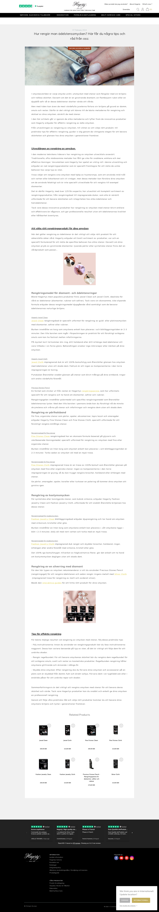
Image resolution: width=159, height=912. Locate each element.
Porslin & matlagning (85, 15)
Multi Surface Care (110, 15)
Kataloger (53, 865)
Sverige (124, 900)
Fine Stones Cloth (115, 740)
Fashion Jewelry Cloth (67, 774)
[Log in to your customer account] (142, 9)
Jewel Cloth (67, 740)
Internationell (141, 900)
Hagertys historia (56, 860)
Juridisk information (56, 857)
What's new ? (147, 4)
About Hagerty (135, 4)
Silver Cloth (116, 774)
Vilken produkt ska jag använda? (116, 4)
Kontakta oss (54, 862)
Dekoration (63, 15)
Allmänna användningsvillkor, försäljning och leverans (68, 870)
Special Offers (133, 15)
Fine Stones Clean (91, 740)
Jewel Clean (43, 740)
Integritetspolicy (55, 868)
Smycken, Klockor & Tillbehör (35, 15)
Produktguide (54, 873)
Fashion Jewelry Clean (43, 774)
